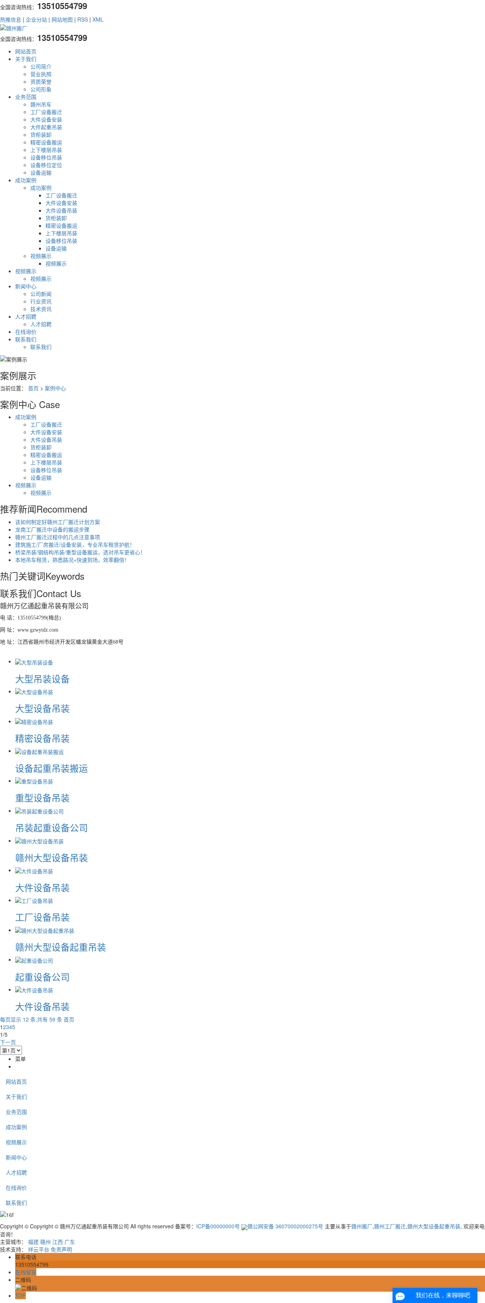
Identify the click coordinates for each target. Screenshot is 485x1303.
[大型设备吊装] (34, 691)
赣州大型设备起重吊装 (60, 946)
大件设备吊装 (61, 210)
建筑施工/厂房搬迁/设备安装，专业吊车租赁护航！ (75, 544)
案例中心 (55, 388)
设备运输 (41, 172)
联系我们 (25, 339)
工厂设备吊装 (42, 916)
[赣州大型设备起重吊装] (44, 930)
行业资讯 (41, 301)
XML (97, 19)
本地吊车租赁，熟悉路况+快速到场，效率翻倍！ (72, 559)
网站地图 (62, 19)
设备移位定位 (46, 165)
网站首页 (25, 51)
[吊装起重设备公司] (39, 810)
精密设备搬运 (46, 142)
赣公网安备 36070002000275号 (285, 1226)
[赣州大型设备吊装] (39, 840)
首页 (33, 388)
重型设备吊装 (42, 797)
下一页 (8, 1042)
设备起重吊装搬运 (51, 767)
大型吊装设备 (42, 678)
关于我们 (25, 59)
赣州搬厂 (361, 1226)
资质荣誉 (41, 81)
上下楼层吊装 (46, 149)
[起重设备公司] (34, 959)
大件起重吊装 (46, 127)
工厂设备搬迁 (46, 112)
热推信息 (10, 19)
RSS (82, 19)
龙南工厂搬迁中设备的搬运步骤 (52, 529)
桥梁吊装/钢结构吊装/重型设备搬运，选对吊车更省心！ (80, 552)
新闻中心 (25, 286)
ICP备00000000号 (218, 1226)
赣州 (45, 1241)
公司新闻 (41, 293)
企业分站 (36, 19)
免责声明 (61, 1249)
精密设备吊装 (42, 738)
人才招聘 (25, 316)
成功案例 (25, 180)
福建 (33, 1241)
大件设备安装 (46, 119)
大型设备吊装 (42, 708)
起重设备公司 (42, 976)
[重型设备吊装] (34, 780)
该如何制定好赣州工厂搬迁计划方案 (57, 522)
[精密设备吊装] (34, 721)
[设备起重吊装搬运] (39, 750)
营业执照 (41, 74)
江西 (57, 1241)
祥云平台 (38, 1249)
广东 (69, 1241)
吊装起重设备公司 (51, 827)
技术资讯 (41, 309)
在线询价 (25, 331)
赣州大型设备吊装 (51, 857)
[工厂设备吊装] (34, 900)
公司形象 (41, 89)
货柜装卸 (41, 134)
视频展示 (41, 256)
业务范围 (25, 96)
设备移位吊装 (46, 157)
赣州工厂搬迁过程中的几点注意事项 (57, 537)
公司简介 (41, 66)
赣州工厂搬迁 (390, 1226)
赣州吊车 (41, 104)
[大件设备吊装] (34, 870)
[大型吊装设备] (34, 661)
